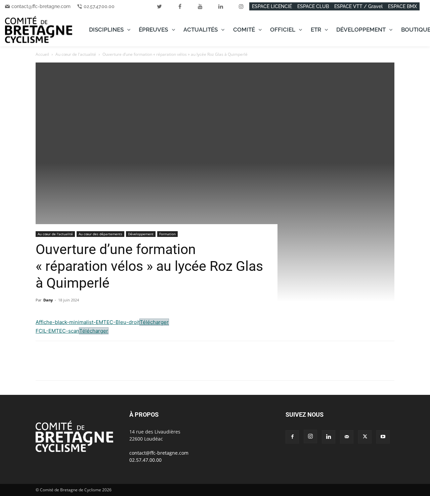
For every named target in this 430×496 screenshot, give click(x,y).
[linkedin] (220, 6)
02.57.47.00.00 (99, 6)
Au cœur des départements (100, 234)
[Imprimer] (119, 366)
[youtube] (200, 6)
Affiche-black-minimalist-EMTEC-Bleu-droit (87, 322)
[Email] (104, 366)
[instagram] (241, 6)
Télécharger (154, 322)
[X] (57, 366)
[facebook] (179, 6)
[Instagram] (310, 436)
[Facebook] (42, 366)
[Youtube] (383, 437)
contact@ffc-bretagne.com (41, 6)
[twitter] (159, 6)
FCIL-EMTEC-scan (57, 331)
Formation (167, 234)
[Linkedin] (88, 366)
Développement (141, 234)
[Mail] (346, 437)
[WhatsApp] (73, 366)
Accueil (42, 54)
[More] (135, 366)
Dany (48, 299)
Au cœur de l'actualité (75, 54)
